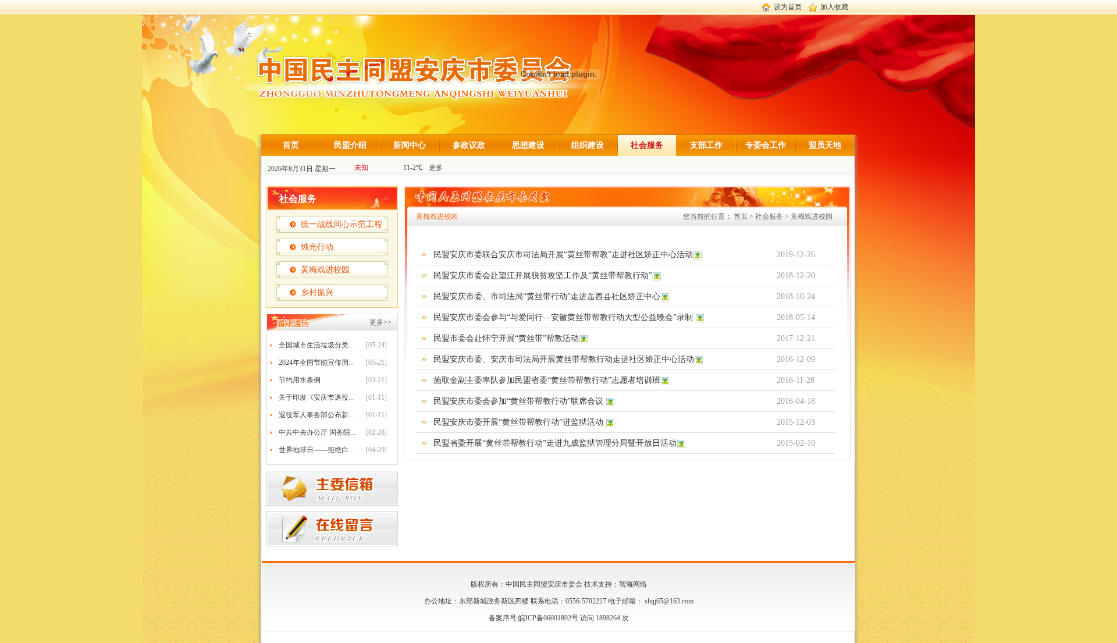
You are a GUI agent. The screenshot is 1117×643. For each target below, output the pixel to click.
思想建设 (528, 145)
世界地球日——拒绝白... (316, 450)
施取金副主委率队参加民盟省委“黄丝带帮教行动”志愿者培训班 (546, 380)
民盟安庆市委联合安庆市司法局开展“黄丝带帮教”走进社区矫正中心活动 (563, 254)
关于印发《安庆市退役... (316, 397)
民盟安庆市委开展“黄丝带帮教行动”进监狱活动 (519, 422)
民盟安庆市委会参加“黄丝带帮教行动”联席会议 (519, 401)
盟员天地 (825, 145)
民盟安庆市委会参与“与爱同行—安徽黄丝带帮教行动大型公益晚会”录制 (564, 317)
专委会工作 (765, 145)
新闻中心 (409, 145)
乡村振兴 (317, 292)
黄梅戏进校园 (325, 269)
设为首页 (788, 7)
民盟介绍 (350, 145)
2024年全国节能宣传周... (316, 362)
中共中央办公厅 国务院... (317, 432)
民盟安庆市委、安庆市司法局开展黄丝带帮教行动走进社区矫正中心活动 (563, 359)
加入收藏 (834, 7)
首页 (291, 145)
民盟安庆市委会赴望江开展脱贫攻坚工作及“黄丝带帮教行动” (542, 275)
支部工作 (706, 145)
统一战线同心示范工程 (341, 224)
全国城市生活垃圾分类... (316, 345)
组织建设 (587, 145)
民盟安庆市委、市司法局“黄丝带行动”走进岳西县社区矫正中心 (546, 296)
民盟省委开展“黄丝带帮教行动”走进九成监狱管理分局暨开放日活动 (555, 443)
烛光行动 (317, 247)
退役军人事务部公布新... (316, 415)
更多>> (380, 322)
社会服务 (647, 145)
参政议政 (469, 145)
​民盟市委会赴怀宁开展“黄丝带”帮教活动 (506, 338)
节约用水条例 (300, 380)
